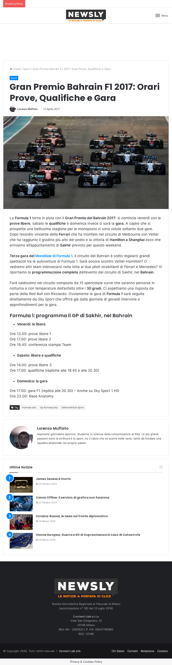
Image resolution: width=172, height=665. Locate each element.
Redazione (147, 651)
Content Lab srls (70, 651)
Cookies (162, 651)
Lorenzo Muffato (27, 109)
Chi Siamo (118, 651)
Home (16, 69)
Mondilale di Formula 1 (53, 256)
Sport (26, 69)
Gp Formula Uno (49, 407)
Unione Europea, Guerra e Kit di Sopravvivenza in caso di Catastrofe (88, 535)
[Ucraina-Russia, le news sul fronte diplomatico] (21, 522)
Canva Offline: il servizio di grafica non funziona (72, 497)
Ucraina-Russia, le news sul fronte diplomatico (72, 516)
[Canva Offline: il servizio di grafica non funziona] (21, 503)
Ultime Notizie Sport (73, 407)
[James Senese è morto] (21, 485)
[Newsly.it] (86, 15)
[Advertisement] (86, 41)
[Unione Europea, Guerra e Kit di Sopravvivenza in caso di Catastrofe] (21, 541)
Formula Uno (29, 407)
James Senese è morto (53, 479)
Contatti (132, 651)
